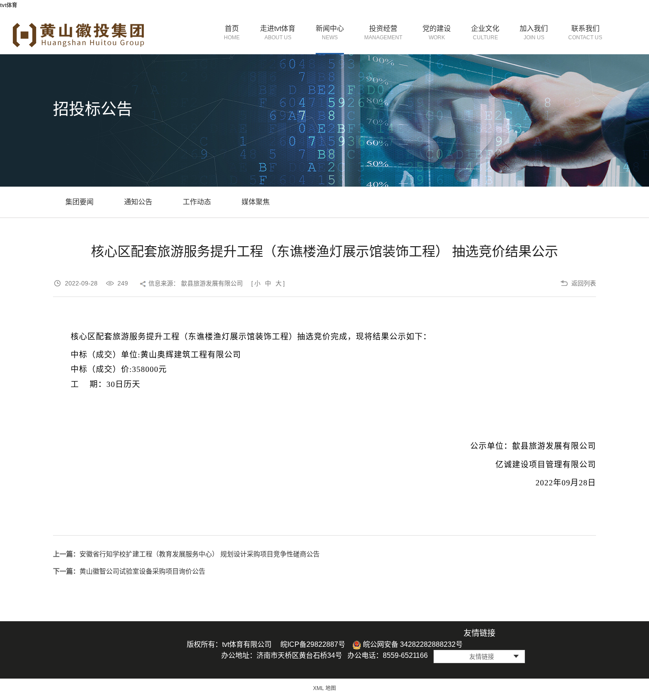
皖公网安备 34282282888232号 (412, 644)
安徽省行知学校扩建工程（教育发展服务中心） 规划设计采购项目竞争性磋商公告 (199, 554)
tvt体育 (8, 5)
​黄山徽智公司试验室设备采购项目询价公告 (142, 571)
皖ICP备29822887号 (312, 644)
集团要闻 (79, 202)
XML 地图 (324, 688)
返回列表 (583, 283)
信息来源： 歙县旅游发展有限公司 (195, 283)
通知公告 (138, 202)
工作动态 (197, 202)
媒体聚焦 (255, 202)
